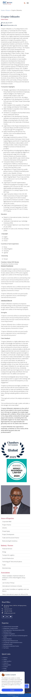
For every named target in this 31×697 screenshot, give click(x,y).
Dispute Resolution (7, 639)
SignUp (26, 686)
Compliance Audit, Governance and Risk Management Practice (15, 636)
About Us (5, 657)
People (4, 668)
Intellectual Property (7, 644)
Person (8, 10)
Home (2, 10)
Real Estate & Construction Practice (11, 646)
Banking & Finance (7, 632)
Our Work (5, 666)
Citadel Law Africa (7, 661)
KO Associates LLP (11, 694)
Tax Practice (6, 648)
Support (5, 670)
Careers (5, 659)
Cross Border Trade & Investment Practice (12, 642)
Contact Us (5, 663)
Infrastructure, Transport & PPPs (10, 628)
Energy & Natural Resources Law (10, 640)
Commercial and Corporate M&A (10, 626)
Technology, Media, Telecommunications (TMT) (13, 630)
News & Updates (7, 665)
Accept (12, 690)
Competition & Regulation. (9, 633)
